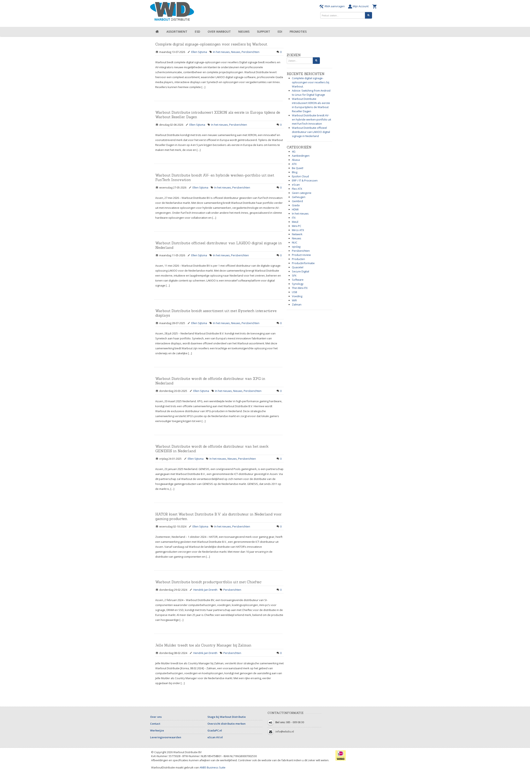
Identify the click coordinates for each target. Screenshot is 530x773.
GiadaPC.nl (214, 730)
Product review (301, 255)
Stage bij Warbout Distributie (226, 717)
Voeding (297, 296)
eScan (296, 184)
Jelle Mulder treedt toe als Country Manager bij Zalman (203, 645)
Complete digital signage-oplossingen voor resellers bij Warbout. (211, 44)
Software (298, 280)
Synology (298, 284)
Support (263, 31)
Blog (294, 172)
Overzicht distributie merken (226, 723)
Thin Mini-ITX (300, 288)
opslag (296, 246)
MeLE (295, 222)
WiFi (294, 300)
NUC (294, 242)
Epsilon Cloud (300, 176)
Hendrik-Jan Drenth (205, 590)
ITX (294, 217)
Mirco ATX (298, 230)
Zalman (296, 304)
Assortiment (176, 31)
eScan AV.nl (215, 737)
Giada (296, 205)
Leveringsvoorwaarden (165, 737)
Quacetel (297, 267)
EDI (280, 31)
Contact (155, 723)
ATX (294, 164)
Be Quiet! (297, 168)
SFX (294, 275)
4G (293, 151)
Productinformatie (303, 263)
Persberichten (250, 52)
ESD (197, 31)
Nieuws (243, 31)
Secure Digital (300, 271)
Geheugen (298, 197)
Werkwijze (157, 730)
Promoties (298, 31)
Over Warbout (219, 31)
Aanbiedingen (301, 155)
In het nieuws (221, 52)
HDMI (295, 209)
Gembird (297, 201)
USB (294, 292)
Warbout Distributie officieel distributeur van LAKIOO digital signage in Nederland (311, 132)
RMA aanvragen (334, 6)
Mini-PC (296, 226)
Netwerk (297, 234)
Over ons (156, 717)
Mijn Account (361, 6)
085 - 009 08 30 (295, 722)
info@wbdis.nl (284, 731)
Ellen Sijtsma (199, 52)
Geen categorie (301, 193)
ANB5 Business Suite (212, 767)
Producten (298, 259)
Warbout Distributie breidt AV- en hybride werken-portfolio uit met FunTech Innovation (311, 119)
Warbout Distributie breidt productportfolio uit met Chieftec (208, 582)
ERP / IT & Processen (305, 180)
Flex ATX (297, 189)
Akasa (296, 160)
